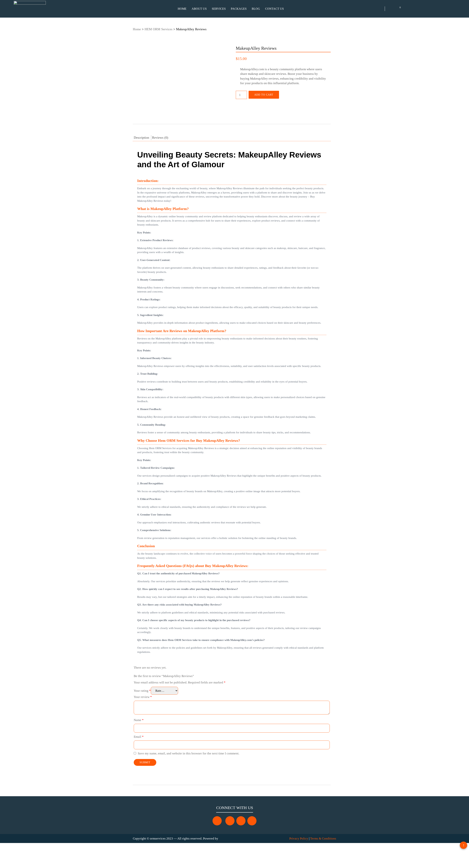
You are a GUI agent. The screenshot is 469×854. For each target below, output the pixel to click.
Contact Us (274, 8)
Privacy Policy (298, 838)
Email (139, 736)
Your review (143, 697)
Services (219, 8)
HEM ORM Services (158, 29)
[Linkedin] (251, 820)
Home (182, 8)
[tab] (141, 137)
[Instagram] (229, 820)
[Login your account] (407, 9)
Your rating (142, 690)
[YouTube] (240, 820)
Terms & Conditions (323, 838)
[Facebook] (217, 820)
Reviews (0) (160, 137)
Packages (239, 8)
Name (139, 720)
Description (141, 137)
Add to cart (263, 94)
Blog (256, 8)
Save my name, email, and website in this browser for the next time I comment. (188, 753)
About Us (199, 8)
